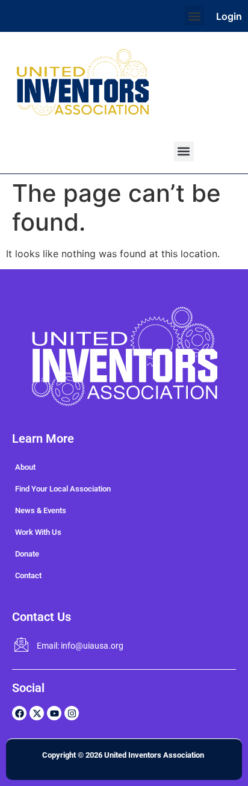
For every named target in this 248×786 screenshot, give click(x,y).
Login (229, 16)
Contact (28, 575)
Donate (27, 553)
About (25, 467)
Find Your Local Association (63, 488)
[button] (194, 16)
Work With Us (38, 532)
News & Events (40, 510)
